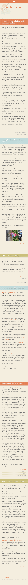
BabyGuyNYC (22, 342)
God (25, 280)
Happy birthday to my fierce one (13, 141)
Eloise (24, 247)
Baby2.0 (20, 247)
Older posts (5, 577)
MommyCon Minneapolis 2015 (13, 481)
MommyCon (23, 376)
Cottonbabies (5, 319)
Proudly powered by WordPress (10, 579)
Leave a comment (21, 134)
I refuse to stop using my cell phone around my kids (13, 22)
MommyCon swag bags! (11, 255)
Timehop (17, 388)
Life (25, 132)
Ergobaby (6, 339)
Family (16, 132)
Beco (24, 337)
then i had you (11, 7)
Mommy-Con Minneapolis (8, 292)
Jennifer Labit (12, 319)
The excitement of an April (12, 384)
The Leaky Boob (11, 354)
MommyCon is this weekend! (13, 288)
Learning (21, 132)
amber (24, 130)
